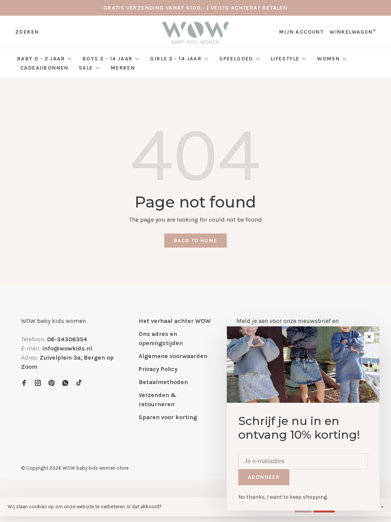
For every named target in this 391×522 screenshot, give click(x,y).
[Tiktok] (79, 383)
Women (328, 58)
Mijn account (301, 32)
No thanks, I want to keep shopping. (283, 497)
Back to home (196, 240)
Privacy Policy (158, 369)
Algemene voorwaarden (173, 356)
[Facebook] (24, 383)
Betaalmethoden (163, 382)
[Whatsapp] (65, 383)
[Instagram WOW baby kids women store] (38, 383)
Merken (123, 68)
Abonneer (264, 477)
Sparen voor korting (168, 417)
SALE (87, 68)
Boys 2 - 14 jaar (107, 58)
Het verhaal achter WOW (175, 320)
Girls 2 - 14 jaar (176, 58)
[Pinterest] (51, 383)
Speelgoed (236, 58)
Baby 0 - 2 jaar (41, 58)
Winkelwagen (353, 32)
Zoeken (27, 32)
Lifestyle (285, 58)
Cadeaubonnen (44, 68)
